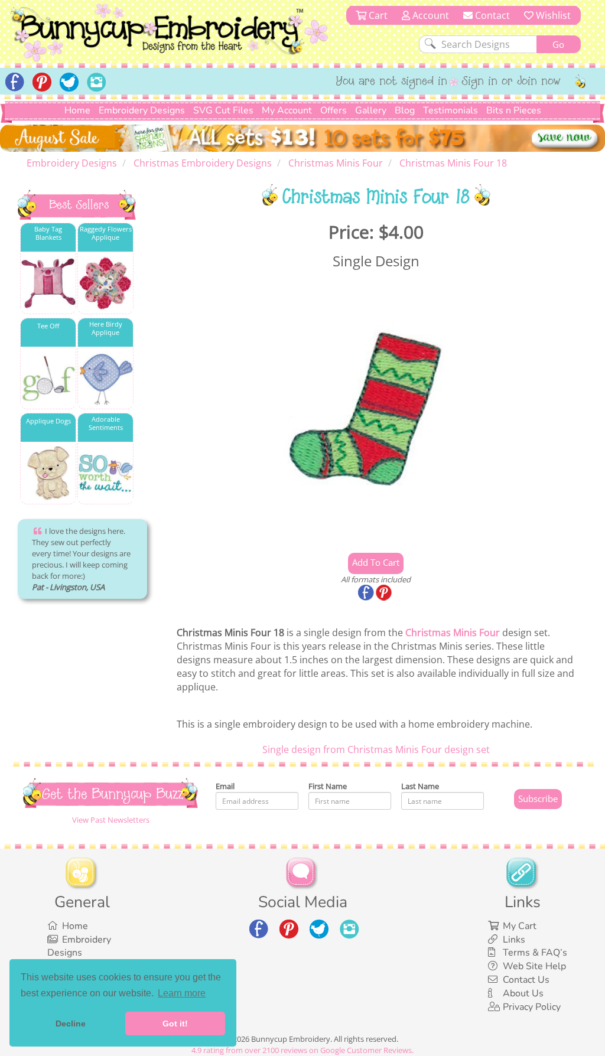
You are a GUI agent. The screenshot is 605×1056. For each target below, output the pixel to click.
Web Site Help (534, 966)
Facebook (367, 593)
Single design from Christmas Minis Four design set (376, 749)
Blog (405, 110)
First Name (327, 786)
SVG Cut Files (223, 110)
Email (225, 786)
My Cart (519, 926)
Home (77, 110)
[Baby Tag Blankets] (48, 283)
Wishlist (552, 15)
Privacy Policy (532, 1006)
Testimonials (450, 110)
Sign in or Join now (511, 82)
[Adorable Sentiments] (105, 473)
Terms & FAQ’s (535, 952)
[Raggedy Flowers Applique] (105, 283)
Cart (377, 15)
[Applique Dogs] (48, 473)
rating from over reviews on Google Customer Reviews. (302, 1050)
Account (429, 15)
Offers (333, 110)
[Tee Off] (48, 378)
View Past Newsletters (110, 819)
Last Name (420, 786)
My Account (287, 110)
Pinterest (384, 593)
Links (514, 939)
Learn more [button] (182, 993)
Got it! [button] (175, 1023)
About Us (523, 993)
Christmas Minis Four (452, 632)
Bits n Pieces (513, 110)
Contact (491, 15)
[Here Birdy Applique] (105, 378)
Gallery (370, 110)
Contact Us (526, 979)
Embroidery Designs (142, 110)
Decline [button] (71, 1023)
